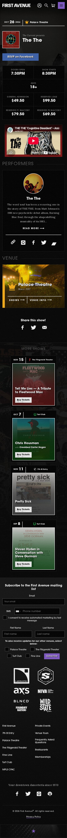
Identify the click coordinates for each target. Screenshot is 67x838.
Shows (14, 300)
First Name (15, 628)
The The (33, 199)
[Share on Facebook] (22, 327)
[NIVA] (45, 691)
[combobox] (18, 611)
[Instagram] (23, 243)
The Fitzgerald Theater (47, 650)
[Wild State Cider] (45, 705)
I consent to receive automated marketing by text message (34, 619)
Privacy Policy (33, 817)
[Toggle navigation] (61, 5)
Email (32, 596)
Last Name (48, 628)
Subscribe (51, 656)
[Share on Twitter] (33, 327)
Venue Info (38, 300)
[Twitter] (44, 243)
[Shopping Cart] (53, 5)
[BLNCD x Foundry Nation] (21, 705)
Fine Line (35, 656)
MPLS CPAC (8, 770)
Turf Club (17, 656)
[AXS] (21, 691)
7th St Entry (8, 733)
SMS (8, 611)
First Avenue (9, 726)
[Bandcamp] (54, 243)
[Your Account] (39, 5)
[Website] (13, 242)
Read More (31, 229)
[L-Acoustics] (21, 676)
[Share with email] (44, 327)
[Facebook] (33, 243)
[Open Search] (46, 5)
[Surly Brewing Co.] (45, 676)
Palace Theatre (18, 650)
